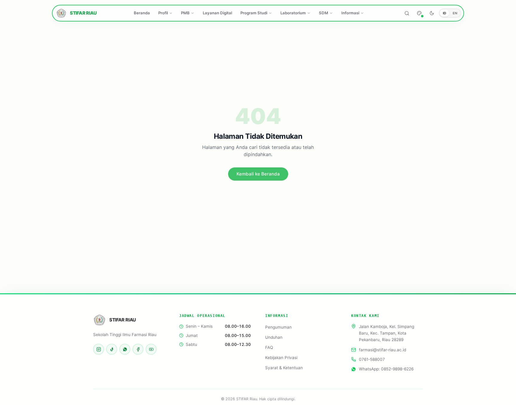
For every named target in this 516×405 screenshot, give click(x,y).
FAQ (269, 347)
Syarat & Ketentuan (284, 367)
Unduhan (273, 337)
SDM (323, 12)
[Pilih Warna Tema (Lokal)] (419, 13)
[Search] (406, 13)
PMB (185, 12)
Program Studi (253, 12)
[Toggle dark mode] (431, 13)
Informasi (350, 12)
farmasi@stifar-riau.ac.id (382, 349)
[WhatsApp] (124, 349)
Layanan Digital (217, 12)
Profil (163, 12)
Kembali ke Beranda (258, 174)
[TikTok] (111, 349)
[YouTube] (151, 349)
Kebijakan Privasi (281, 357)
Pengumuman (278, 327)
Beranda (142, 12)
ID (444, 13)
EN (455, 13)
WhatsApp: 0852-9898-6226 (386, 368)
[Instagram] (98, 349)
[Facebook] (138, 349)
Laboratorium (293, 12)
